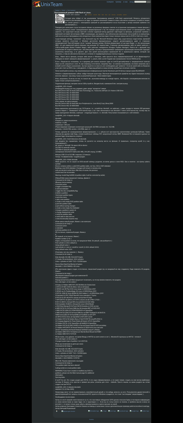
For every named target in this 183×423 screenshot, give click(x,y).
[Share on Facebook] (123, 411)
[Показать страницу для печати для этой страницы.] (68, 411)
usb (109, 14)
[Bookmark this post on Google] (134, 411)
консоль (114, 14)
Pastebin (91, 419)
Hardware (89, 14)
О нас (125, 2)
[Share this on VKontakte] (93, 411)
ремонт (125, 14)
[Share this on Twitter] (144, 411)
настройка (119, 14)
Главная (57, 10)
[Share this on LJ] (104, 411)
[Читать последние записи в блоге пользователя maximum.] (57, 411)
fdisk (99, 14)
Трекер (118, 2)
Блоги (63, 10)
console (95, 14)
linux (106, 14)
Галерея (110, 2)
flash (103, 14)
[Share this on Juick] (112, 411)
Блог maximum (71, 10)
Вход (132, 2)
